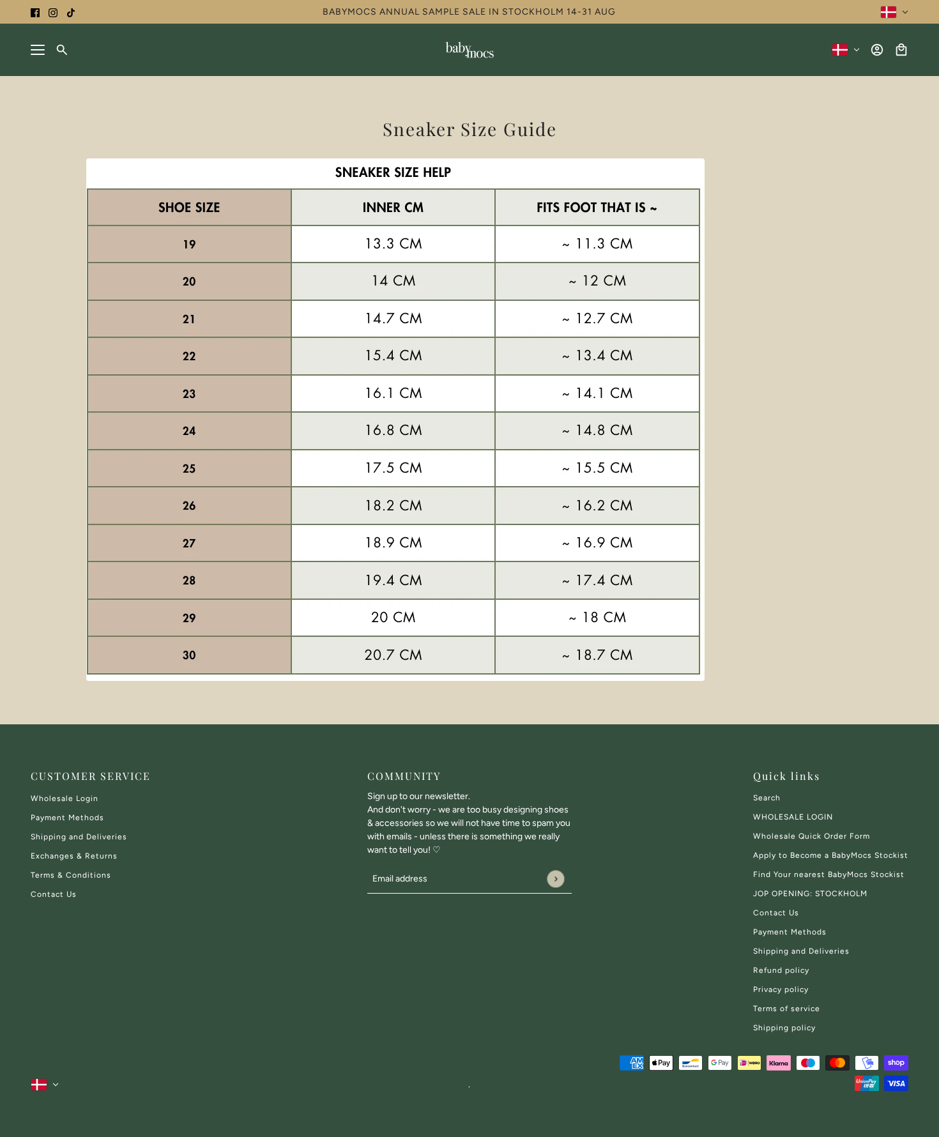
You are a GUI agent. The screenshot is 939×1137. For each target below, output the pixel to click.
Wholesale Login (64, 798)
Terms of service (786, 1008)
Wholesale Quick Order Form (811, 836)
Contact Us (54, 894)
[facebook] (35, 12)
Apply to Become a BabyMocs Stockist (830, 855)
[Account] (877, 50)
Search (767, 797)
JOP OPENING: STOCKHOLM (810, 893)
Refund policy (781, 970)
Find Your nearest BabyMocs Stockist (829, 874)
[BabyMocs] (469, 50)
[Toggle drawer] (38, 50)
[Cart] (901, 50)
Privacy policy (781, 989)
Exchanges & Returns (74, 855)
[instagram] (53, 12)
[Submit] (555, 878)
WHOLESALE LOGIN (793, 817)
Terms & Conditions (71, 875)
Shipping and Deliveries (79, 836)
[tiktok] (70, 12)
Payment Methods (67, 817)
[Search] (62, 50)
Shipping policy (784, 1027)
